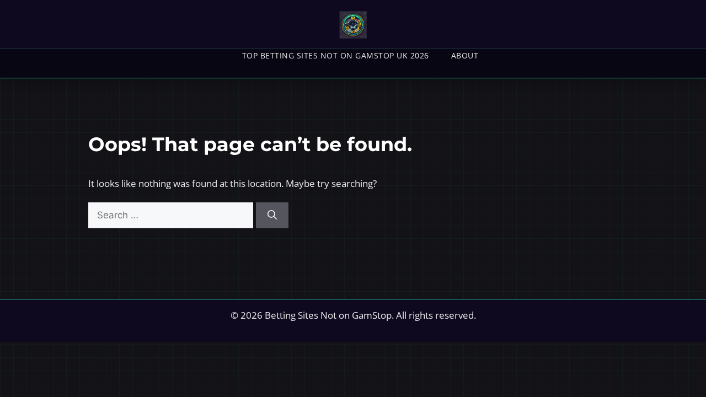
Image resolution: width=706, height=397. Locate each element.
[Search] (272, 215)
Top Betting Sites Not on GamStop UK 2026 (335, 55)
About (465, 55)
